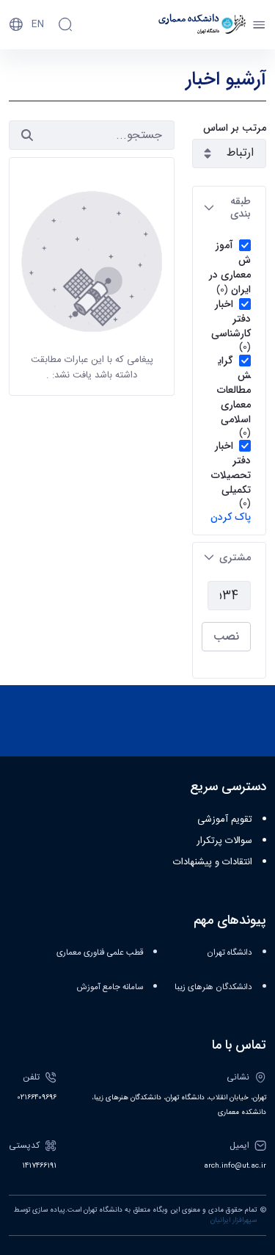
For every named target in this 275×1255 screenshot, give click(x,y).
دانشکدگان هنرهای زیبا (213, 987)
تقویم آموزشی (224, 819)
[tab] (229, 208)
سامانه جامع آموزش (110, 987)
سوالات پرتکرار (224, 841)
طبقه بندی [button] (240, 207)
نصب (226, 636)
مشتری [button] (235, 557)
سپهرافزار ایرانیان (233, 1220)
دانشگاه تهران (229, 953)
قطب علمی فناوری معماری (99, 953)
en (38, 24)
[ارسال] (27, 135)
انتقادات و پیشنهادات (212, 862)
